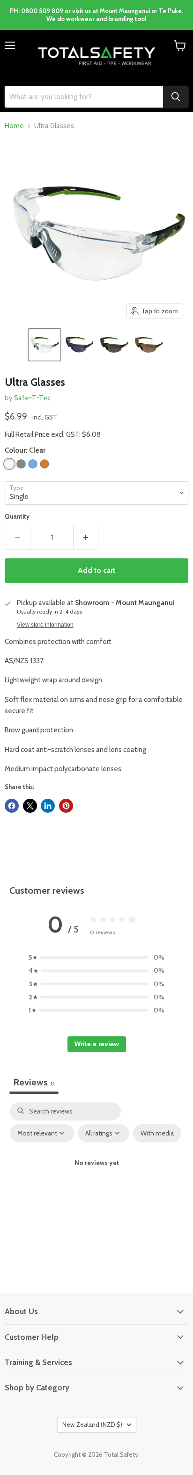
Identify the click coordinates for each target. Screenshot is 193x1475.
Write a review (96, 1044)
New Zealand (92, 1424)
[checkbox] (157, 1133)
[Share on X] (30, 806)
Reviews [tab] (34, 1082)
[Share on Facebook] (12, 806)
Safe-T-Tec (32, 398)
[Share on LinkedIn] (48, 806)
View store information (45, 625)
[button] (44, 345)
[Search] (175, 97)
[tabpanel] (96, 1183)
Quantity (17, 516)
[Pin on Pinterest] (66, 806)
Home (14, 126)
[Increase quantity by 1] (86, 537)
